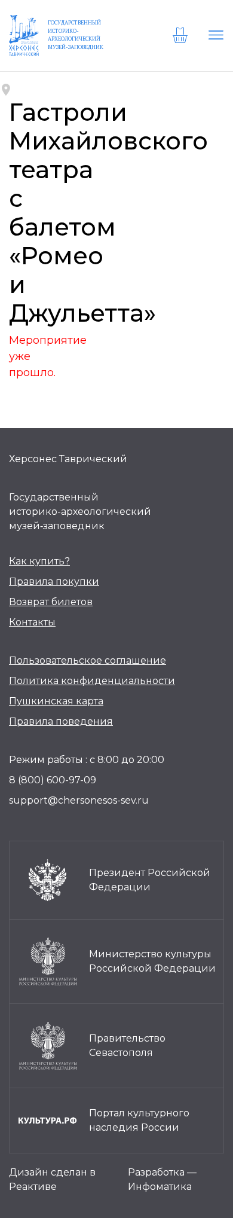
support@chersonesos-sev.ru (79, 800)
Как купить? (39, 561)
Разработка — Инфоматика (162, 1179)
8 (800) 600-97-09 (52, 780)
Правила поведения (61, 721)
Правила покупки (54, 581)
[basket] (182, 35)
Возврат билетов (51, 602)
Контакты (32, 622)
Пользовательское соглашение (87, 660)
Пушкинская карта (56, 701)
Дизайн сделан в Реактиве (52, 1179)
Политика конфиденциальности (92, 680)
